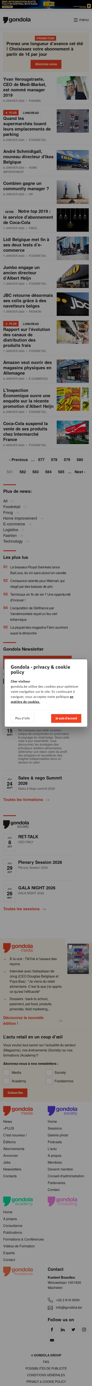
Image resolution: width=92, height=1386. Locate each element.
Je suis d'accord (66, 718)
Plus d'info (22, 718)
